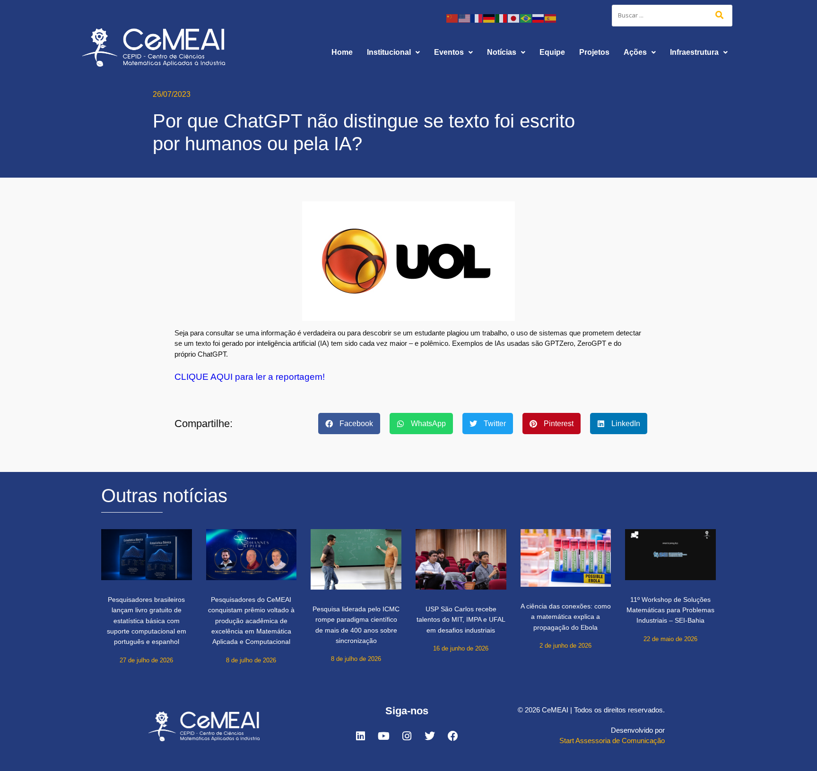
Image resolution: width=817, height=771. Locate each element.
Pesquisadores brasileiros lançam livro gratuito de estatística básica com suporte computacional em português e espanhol (146, 621)
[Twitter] (429, 736)
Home (342, 52)
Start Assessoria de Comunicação (612, 741)
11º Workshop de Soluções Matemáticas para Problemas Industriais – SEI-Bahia (670, 610)
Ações (635, 52)
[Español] (551, 18)
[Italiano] (501, 18)
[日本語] (514, 18)
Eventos (449, 52)
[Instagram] (406, 736)
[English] (465, 18)
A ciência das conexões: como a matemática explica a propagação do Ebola (566, 616)
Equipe (552, 52)
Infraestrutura (694, 52)
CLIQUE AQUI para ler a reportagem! (249, 377)
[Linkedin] (360, 736)
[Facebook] (453, 736)
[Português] (526, 18)
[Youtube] (383, 736)
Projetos (594, 52)
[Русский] (538, 18)
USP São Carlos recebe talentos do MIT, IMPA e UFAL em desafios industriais (461, 619)
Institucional (389, 52)
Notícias (501, 52)
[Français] (477, 18)
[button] (393, 52)
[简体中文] (452, 18)
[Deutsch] (489, 18)
